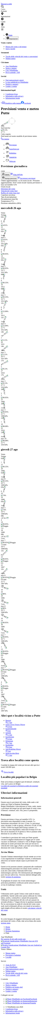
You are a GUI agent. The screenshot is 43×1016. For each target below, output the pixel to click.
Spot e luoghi (10, 49)
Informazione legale (13, 98)
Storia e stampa (11, 68)
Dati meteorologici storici (15, 80)
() (9, 191)
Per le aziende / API (13, 72)
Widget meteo (10, 59)
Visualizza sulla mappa (12, 103)
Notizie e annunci (12, 84)
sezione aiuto (5, 923)
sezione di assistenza (13, 877)
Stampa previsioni (11, 178)
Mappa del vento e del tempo (16, 47)
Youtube (33, 1003)
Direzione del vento (8, 189)
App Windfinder (11, 66)
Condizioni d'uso (12, 94)
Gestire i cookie (11, 86)
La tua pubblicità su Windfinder (17, 82)
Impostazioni (13, 39)
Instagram (33, 1001)
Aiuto (10, 35)
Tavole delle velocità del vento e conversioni (22, 56)
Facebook (27, 103)
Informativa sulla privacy (15, 96)
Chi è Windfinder (12, 70)
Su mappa (5, 139)
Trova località (9, 772)
